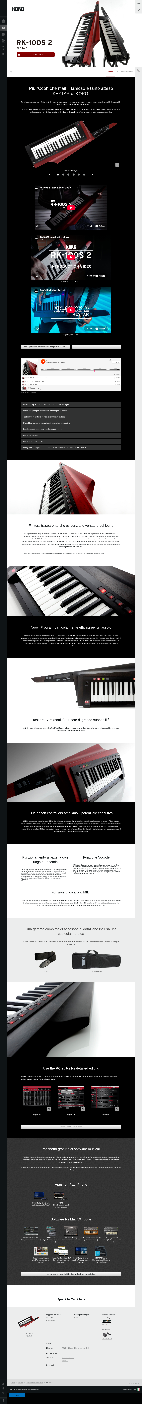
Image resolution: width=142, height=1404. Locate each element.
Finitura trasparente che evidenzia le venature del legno (46, 405)
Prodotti (4, 28)
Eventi (4, 41)
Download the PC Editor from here (71, 1127)
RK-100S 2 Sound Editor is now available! (75, 1348)
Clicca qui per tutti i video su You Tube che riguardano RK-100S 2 (45, 347)
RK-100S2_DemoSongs (30, 392)
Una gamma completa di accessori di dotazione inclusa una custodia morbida (55, 448)
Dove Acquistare (4, 54)
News (4, 1384)
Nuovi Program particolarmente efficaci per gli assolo (45, 411)
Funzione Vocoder (30, 435)
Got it (17, 1395)
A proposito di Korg (4, 1400)
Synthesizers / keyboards (35, 1383)
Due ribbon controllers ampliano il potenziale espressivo (46, 423)
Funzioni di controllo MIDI (33, 441)
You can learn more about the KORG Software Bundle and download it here (71, 1274)
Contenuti (4, 34)
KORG (22, 392)
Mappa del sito (134, 1383)
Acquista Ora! (50, 1320)
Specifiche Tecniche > (71, 1299)
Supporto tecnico (4, 48)
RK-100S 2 (49, 1383)
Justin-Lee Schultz (68, 1358)
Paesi (4, 1388)
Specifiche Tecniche (125, 72)
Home (4, 21)
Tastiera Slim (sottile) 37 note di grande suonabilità (44, 417)
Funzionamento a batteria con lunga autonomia (42, 429)
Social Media (4, 1393)
